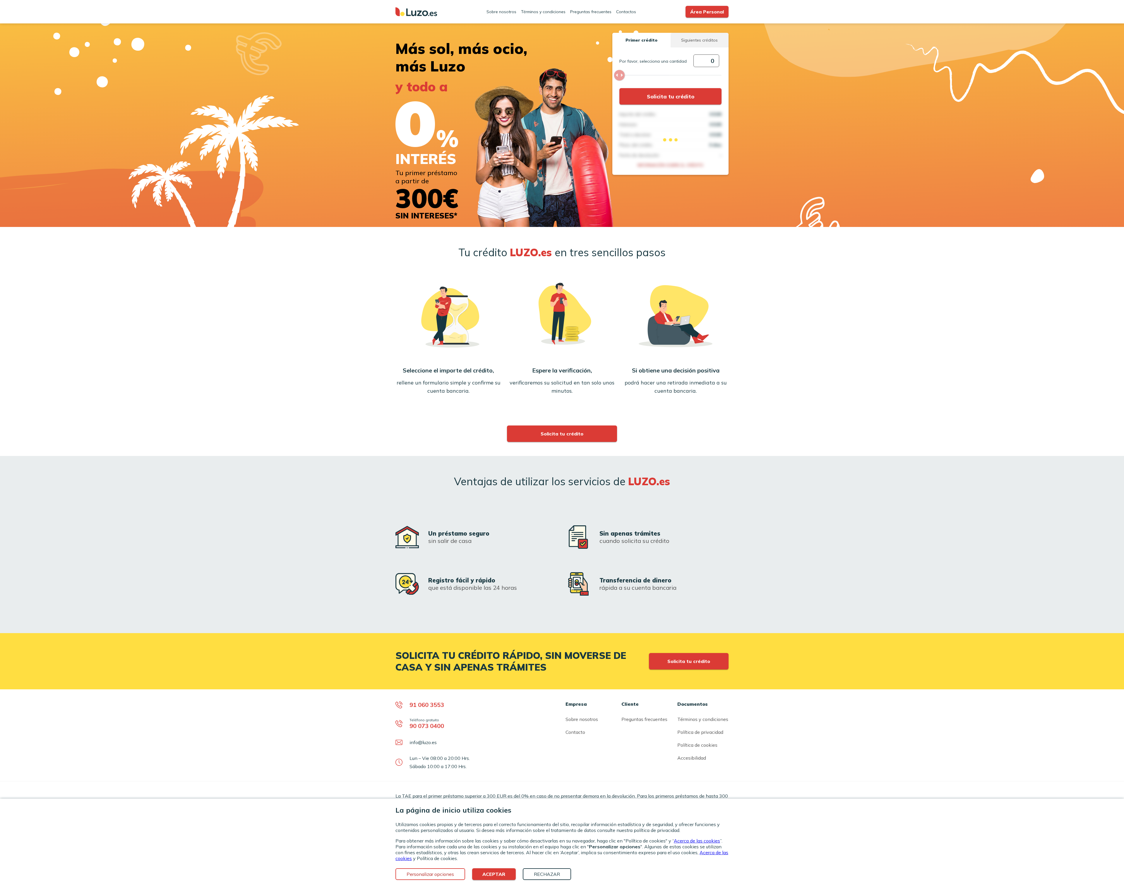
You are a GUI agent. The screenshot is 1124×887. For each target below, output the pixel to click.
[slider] (619, 75)
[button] (641, 40)
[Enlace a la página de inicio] (416, 11)
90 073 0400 (426, 725)
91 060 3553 (426, 704)
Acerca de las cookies (697, 841)
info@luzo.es (423, 742)
